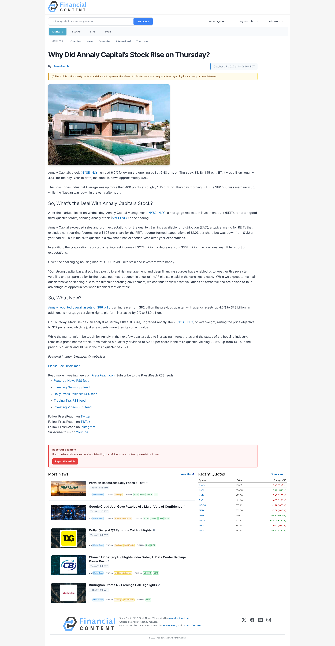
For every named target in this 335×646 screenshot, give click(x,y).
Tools (108, 31)
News (90, 41)
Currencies (104, 41)
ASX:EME (147, 573)
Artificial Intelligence (123, 518)
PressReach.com (103, 375)
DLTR (153, 545)
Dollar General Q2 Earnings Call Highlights (122, 530)
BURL (148, 600)
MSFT (201, 515)
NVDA (202, 520)
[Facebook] (252, 624)
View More (187, 474)
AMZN (202, 485)
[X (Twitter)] (244, 624)
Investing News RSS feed (72, 387)
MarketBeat (98, 495)
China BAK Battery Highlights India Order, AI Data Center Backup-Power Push (137, 559)
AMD (201, 495)
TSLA (201, 530)
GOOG (146, 518)
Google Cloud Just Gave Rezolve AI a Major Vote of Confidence (137, 506)
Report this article (65, 461)
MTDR (149, 495)
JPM (161, 518)
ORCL (201, 525)
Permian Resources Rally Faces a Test (118, 483)
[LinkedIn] (260, 624)
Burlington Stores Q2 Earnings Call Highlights (124, 585)
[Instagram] (268, 624)
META (201, 510)
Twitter (86, 416)
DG (147, 545)
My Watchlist (247, 21)
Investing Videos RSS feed (73, 407)
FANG (142, 495)
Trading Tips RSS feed (70, 400)
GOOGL (154, 518)
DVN (136, 495)
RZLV (167, 518)
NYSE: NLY (90, 172)
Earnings (118, 495)
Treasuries (142, 41)
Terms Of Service (191, 625)
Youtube (82, 432)
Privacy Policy (170, 625)
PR (156, 495)
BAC (201, 500)
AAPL (201, 490)
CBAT (156, 573)
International (123, 41)
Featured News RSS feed (71, 380)
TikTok (85, 421)
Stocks (76, 31)
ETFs (92, 31)
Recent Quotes (217, 21)
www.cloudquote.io (178, 618)
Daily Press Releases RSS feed (75, 394)
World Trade (129, 545)
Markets (57, 31)
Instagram (88, 427)
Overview (75, 41)
